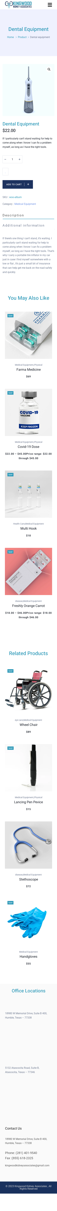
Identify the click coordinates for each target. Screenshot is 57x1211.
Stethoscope (28, 879)
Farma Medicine (28, 369)
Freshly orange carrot (28, 605)
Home (10, 37)
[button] (49, 69)
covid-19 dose (28, 446)
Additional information (24, 225)
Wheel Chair (29, 724)
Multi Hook (28, 528)
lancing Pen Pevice (28, 802)
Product (22, 37)
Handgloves (28, 956)
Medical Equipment (25, 203)
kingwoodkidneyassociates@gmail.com (27, 1165)
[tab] (28, 215)
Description (13, 215)
